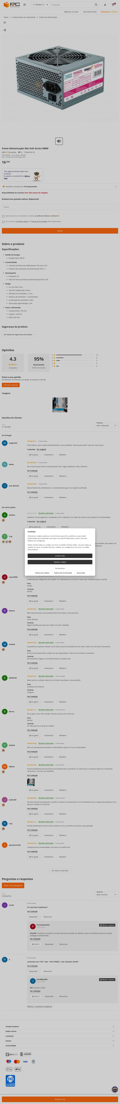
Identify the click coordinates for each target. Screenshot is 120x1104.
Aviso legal (81, 573)
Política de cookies (42, 573)
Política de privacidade (63, 573)
